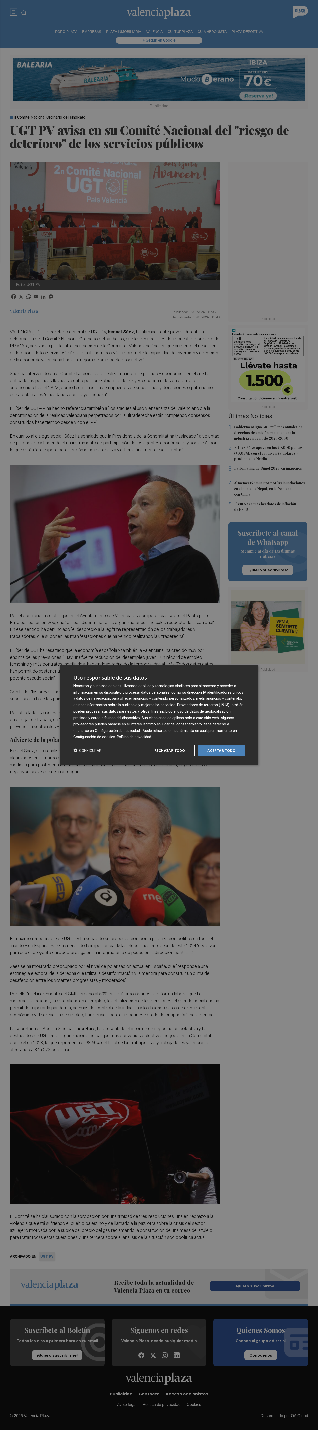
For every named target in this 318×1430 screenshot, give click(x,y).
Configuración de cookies (94, 736)
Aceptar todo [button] (221, 750)
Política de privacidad (134, 736)
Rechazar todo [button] (169, 750)
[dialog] (159, 715)
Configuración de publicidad (117, 730)
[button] (87, 750)
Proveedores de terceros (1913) (203, 705)
